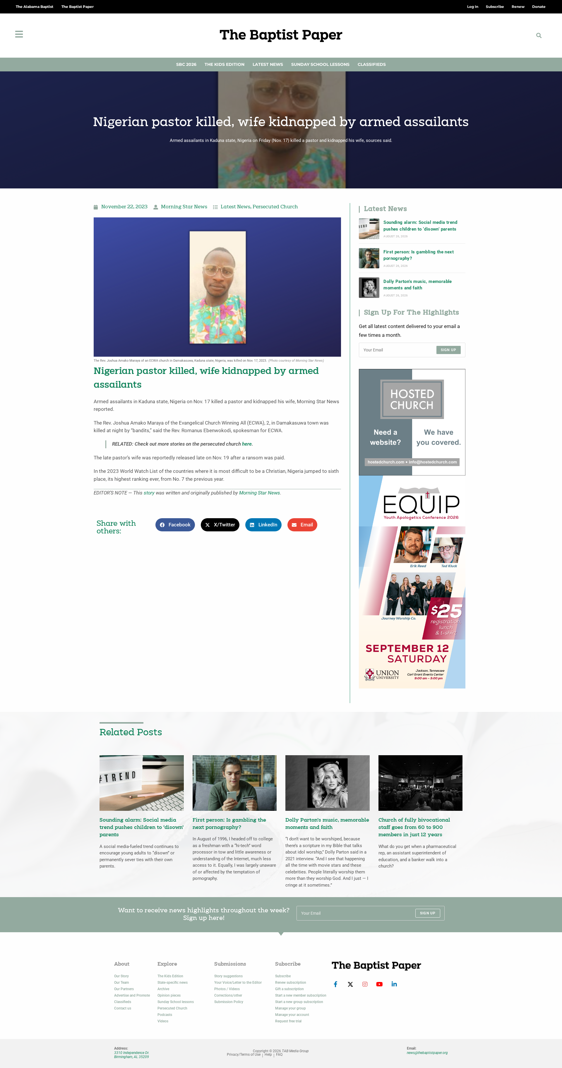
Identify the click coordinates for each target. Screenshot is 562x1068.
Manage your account (292, 1015)
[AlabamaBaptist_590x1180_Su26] (412, 581)
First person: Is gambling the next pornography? (418, 255)
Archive (163, 989)
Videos (162, 1021)
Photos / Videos (227, 989)
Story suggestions (228, 976)
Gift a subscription (289, 989)
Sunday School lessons (175, 1002)
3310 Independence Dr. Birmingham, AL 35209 (131, 1055)
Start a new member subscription (300, 995)
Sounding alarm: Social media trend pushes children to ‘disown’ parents (420, 225)
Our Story (121, 976)
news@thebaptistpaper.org (427, 1053)
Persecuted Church (275, 207)
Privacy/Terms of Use (244, 1055)
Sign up (448, 350)
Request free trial (288, 1021)
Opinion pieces (169, 995)
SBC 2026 (186, 64)
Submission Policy (228, 1002)
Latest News (268, 64)
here (247, 444)
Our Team (121, 983)
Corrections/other (228, 995)
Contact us (122, 1008)
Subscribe (283, 976)
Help (268, 1055)
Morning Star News (184, 207)
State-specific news (172, 983)
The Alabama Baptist (34, 6)
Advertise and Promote (132, 995)
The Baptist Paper (77, 6)
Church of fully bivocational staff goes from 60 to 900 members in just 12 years (414, 828)
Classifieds (372, 64)
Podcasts (164, 1015)
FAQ (279, 1055)
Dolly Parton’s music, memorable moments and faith (417, 285)
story (149, 493)
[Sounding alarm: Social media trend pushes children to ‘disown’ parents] (369, 229)
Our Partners (124, 989)
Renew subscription (290, 983)
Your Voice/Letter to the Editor (238, 983)
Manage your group (290, 1008)
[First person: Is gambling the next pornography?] (369, 258)
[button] (539, 35)
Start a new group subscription (299, 1002)
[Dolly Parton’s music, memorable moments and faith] (369, 287)
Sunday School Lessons (320, 64)
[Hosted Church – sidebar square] (412, 422)
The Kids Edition (224, 64)
